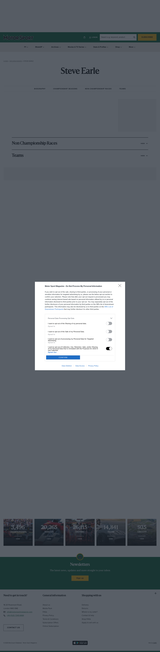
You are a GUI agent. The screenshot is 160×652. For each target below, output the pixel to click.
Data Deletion (67, 366)
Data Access (80, 366)
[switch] (109, 323)
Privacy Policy (93, 366)
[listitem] (80, 318)
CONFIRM (63, 357)
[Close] (120, 286)
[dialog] (80, 326)
